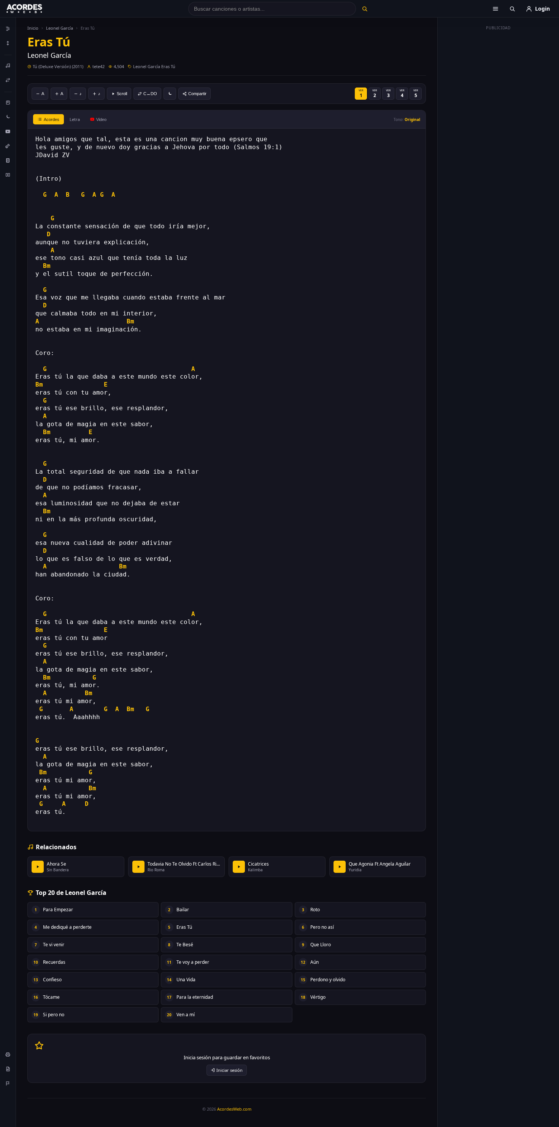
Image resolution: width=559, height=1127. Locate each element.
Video (101, 119)
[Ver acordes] (8, 160)
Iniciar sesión (229, 1070)
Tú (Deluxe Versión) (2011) (58, 66)
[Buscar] (364, 9)
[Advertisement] (498, 147)
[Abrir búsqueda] (512, 8)
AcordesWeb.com (234, 1109)
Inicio (32, 28)
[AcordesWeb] (33, 8)
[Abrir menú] (495, 8)
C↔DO (150, 93)
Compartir (197, 93)
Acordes (51, 119)
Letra (75, 119)
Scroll (122, 93)
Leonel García (59, 28)
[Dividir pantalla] (8, 174)
